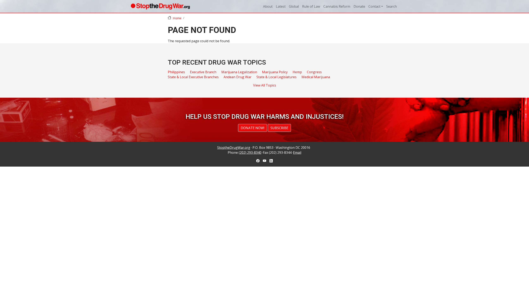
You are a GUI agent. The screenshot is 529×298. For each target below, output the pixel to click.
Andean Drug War (237, 77)
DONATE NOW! (252, 128)
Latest (281, 6)
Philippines (176, 72)
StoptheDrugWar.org (233, 147)
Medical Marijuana (315, 77)
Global (294, 6)
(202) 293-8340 (250, 152)
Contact (374, 6)
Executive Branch (203, 72)
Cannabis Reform (336, 6)
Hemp (297, 72)
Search (391, 6)
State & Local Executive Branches (193, 77)
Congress (314, 72)
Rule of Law (311, 6)
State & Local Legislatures (276, 77)
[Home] (160, 6)
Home (177, 18)
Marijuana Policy (275, 72)
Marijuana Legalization (239, 72)
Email (297, 152)
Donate (359, 6)
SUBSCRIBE (279, 128)
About (268, 6)
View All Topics (264, 85)
